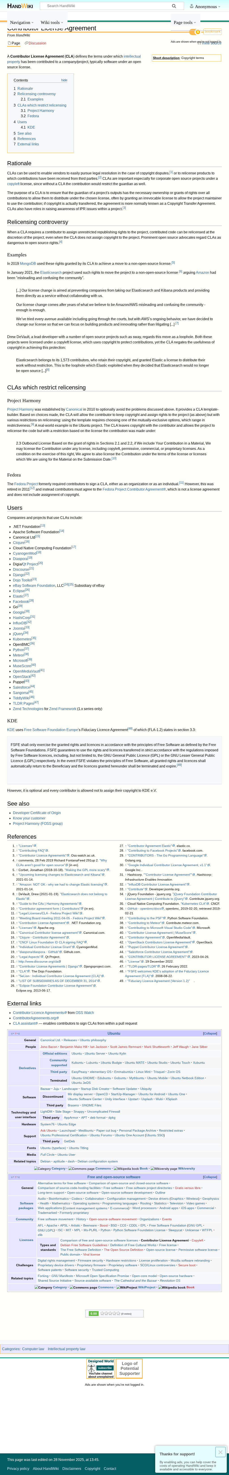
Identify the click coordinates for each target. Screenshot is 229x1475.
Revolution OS (170, 1280)
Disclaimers (71, 1469)
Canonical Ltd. (50, 1040)
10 (114, 458)
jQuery (18, 634)
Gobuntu (120, 1078)
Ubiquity (146, 1089)
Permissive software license (198, 1249)
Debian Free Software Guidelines (83, 1245)
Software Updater (124, 1089)
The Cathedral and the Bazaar (135, 1280)
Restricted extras (171, 1130)
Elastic (18, 596)
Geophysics (210, 1198)
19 (30, 557)
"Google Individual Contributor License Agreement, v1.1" (167, 865)
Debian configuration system (98, 1161)
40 (33, 664)
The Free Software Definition (80, 1249)
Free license (168, 1245)
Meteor (18, 655)
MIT (68, 1230)
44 (32, 686)
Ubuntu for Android (151, 1094)
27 (26, 595)
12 (32, 488)
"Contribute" (135, 889)
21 (31, 568)
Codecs (77, 1198)
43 (26, 681)
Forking (43, 1276)
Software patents (50, 1270)
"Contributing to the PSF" (145, 918)
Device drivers (158, 1198)
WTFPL (207, 1230)
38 (26, 654)
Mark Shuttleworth (157, 1047)
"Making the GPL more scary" (85, 870)
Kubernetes (22, 639)
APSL (64, 1225)
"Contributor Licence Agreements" (42, 855)
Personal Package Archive (137, 1130)
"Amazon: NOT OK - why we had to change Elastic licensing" (61, 884)
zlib (40, 1235)
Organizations (149, 1219)
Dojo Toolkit (22, 580)
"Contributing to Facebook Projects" (152, 850)
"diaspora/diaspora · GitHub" (39, 952)
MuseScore (22, 666)
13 (42, 525)
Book (144, 1168)
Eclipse (19, 591)
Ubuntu (114, 1033)
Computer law (33, 1349)
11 (181, 482)
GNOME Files (91, 1105)
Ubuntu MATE (134, 1062)
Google (19, 612)
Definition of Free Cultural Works (133, 1245)
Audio (42, 1198)
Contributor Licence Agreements (38, 1013)
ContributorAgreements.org (34, 1018)
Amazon (202, 272)
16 (27, 541)
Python (18, 650)
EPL (143, 1225)
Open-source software (83, 1192)
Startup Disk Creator (95, 1089)
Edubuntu (104, 1078)
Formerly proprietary (74, 1212)
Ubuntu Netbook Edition (187, 1078)
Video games (195, 1203)
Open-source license (161, 1249)
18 (38, 552)
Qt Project (30, 564)
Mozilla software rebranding (190, 1260)
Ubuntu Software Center (85, 1099)
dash (71, 1161)
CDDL (133, 1225)
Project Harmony (20, 409)
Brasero (73, 1105)
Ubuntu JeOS (81, 1082)
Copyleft (197, 1240)
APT (84, 1117)
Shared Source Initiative (55, 1280)
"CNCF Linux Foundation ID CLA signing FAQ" (51, 942)
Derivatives (27, 1068)
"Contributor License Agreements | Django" (49, 966)
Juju (56, 1089)
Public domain (70, 1254)
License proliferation (153, 1260)
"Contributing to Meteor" (144, 923)
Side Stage (63, 1111)
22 (27, 573)
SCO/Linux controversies (157, 1265)
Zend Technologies (28, 709)
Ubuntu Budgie (111, 1062)
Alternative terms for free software (62, 1183)
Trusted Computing (105, 1270)
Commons (103, 1168)
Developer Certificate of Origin (37, 813)
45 (30, 691)
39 (29, 659)
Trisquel (159, 1072)
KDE (11, 730)
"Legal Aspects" (29, 957)
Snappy (79, 1111)
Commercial (205, 1208)
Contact (110, 1469)
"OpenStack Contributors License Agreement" (159, 942)
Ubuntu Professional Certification (63, 1135)
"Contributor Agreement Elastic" (149, 846)
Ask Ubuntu (48, 1130)
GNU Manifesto (62, 1276)
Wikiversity (186, 1168)
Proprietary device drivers (56, 1265)
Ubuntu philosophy (93, 1040)
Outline (160, 1192)
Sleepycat (175, 1230)
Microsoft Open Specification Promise (102, 1276)
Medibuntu (85, 1130)
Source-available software (92, 1280)
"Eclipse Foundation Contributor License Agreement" (56, 985)
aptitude (59, 1161)
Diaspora (20, 559)
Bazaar (45, 1089)
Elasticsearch (51, 272)
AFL (41, 1225)
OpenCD (102, 1094)
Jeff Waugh (181, 1047)
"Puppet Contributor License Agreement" (156, 947)
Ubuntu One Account (129, 1135)
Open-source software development (127, 1192)
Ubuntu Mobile (157, 1078)
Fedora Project (26, 484)
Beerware (90, 1225)
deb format (98, 1117)
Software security (77, 1270)
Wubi (159, 1099)
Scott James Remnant (125, 1047)
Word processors (144, 1208)
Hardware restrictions (121, 1260)
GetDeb (69, 1141)
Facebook (21, 602)
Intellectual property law (66, 1349)
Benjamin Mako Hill (73, 1047)
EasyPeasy (79, 1072)
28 (31, 600)
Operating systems (86, 1203)
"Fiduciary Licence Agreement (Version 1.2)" (158, 981)
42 (33, 675)
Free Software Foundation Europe (51, 730)
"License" (134, 961)
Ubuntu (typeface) (53, 1148)
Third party (58, 1072)
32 (29, 622)
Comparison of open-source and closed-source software (128, 1183)
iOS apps (187, 1208)
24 (66, 584)
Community (24, 1219)
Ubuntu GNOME (83, 1078)
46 (32, 697)
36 (32, 643)
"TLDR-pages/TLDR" (142, 966)
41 (42, 670)
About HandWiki (46, 1469)
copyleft (13, 184)
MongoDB (28, 263)
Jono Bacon (48, 1047)
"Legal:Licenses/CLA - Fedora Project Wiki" (49, 913)
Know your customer (29, 818)
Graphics (177, 1198)
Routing (145, 1203)
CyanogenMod (24, 553)
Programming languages (119, 1203)
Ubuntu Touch (180, 1062)
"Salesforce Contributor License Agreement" (158, 952)
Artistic (75, 1225)
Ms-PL (88, 1230)
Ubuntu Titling (78, 1148)
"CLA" (23, 971)
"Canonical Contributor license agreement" (49, 932)
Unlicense (192, 1230)
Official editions (55, 1053)
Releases (70, 1040)
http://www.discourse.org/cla (38, 961)
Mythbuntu (136, 1078)
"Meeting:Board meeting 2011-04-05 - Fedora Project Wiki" (60, 918)
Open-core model (144, 1276)
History (81, 1219)
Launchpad (68, 1130)
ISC (60, 1230)
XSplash (171, 1099)
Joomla (19, 628)
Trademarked (47, 1212)
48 (130, 728)
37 (26, 648)
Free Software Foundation (167, 1225)
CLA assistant (24, 1023)
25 (71, 584)
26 (27, 589)
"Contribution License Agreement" (42, 923)
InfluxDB (20, 623)
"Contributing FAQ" (32, 850)
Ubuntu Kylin (117, 1053)
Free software (113, 1188)
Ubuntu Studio (157, 1062)
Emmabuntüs (123, 1072)
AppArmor (71, 1117)
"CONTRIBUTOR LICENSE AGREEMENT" (157, 957)
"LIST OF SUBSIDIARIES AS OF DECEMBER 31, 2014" (58, 981)
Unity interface (115, 1099)
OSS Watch (85, 1013)
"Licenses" (26, 846)
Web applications (50, 1208)
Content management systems (85, 1208)
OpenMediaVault (26, 671)
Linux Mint (143, 1072)
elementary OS (100, 1072)
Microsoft (20, 660)
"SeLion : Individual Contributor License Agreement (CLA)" (60, 976)
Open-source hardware (176, 1276)
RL (96, 1230)
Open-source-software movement (113, 1219)
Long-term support (51, 1192)
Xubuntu (199, 1062)
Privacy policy (18, 1469)
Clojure (19, 543)
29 (20, 606)
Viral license (91, 1254)
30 (27, 611)
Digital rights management (56, 1260)
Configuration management (126, 1198)
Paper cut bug (106, 1130)
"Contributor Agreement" (144, 937)
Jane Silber (200, 1047)
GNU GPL (195, 1225)
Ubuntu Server (95, 1053)
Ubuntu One (176, 1094)
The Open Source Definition (123, 1249)
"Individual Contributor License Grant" (45, 947)
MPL (77, 1230)
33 (27, 627)
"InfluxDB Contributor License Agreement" (157, 884)
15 (37, 536)
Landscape (70, 1089)
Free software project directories (149, 1188)
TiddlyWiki (21, 698)
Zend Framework (62, 709)
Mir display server (80, 1094)
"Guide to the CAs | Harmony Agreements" (48, 903)
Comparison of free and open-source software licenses (99, 1240)
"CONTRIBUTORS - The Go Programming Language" (165, 855)
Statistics (160, 1203)
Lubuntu (92, 1062)
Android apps (168, 1208)
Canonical (74, 409)
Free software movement (55, 1219)
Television (176, 1203)
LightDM (46, 1111)
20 (40, 563)
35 (33, 638)
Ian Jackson (98, 1047)
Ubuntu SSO (155, 1135)
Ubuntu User (66, 1154)
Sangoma (20, 693)
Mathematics (61, 1203)
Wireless (192, 1198)
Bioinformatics (59, 1198)
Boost (104, 1225)
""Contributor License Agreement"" (168, 874)
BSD (114, 1225)
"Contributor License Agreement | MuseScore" (160, 932)
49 (179, 765)
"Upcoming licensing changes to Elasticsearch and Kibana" (60, 874)
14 (61, 531)
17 (73, 547)
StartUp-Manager (123, 1094)
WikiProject (146, 1287)
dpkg (111, 1117)
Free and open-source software (113, 1177)
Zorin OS (174, 1072)
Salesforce (21, 687)
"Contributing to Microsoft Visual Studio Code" (159, 928)
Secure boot (186, 1265)
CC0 (123, 1225)
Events (167, 1219)
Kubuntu (77, 1062)
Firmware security (90, 1260)
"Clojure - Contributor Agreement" (42, 937)
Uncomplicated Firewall (103, 1111)
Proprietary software (123, 1265)
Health (44, 1203)
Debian (45, 1161)
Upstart (133, 1099)
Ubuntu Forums (101, 1135)
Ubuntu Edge (66, 1124)
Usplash (147, 1099)
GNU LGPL (46, 1230)
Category (59, 1168)
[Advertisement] (196, 113)
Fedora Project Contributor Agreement (133, 489)
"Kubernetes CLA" (193, 903)
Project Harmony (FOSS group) (38, 823)
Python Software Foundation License (139, 1230)
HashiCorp (21, 618)
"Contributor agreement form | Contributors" (50, 908)
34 (25, 632)
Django (19, 575)
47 (36, 702)
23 (34, 579)
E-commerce (119, 1208)
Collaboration (94, 1198)
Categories (10, 1349)
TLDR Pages (23, 703)
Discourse (21, 569)
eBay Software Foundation (34, 585)
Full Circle (47, 1154)
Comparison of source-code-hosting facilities (69, 1188)
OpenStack (22, 677)
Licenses (26, 1240)
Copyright (92, 1469)
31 (32, 616)
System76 (47, 1124)
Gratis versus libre (188, 1188)
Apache (52, 1225)
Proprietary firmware (91, 1265)
